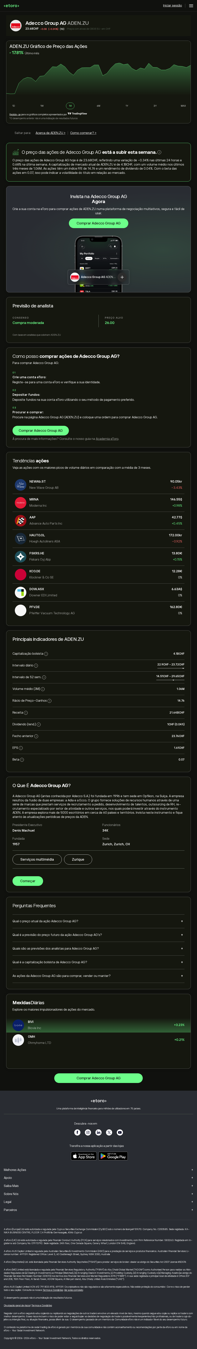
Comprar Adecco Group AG (99, 223)
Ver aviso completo (73, 1290)
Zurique (78, 859)
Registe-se (15, 114)
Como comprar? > (83, 133)
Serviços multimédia (37, 859)
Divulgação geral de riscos (17, 1305)
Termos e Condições (53, 1290)
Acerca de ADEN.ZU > (50, 133)
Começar (27, 881)
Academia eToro (107, 439)
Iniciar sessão (172, 5)
